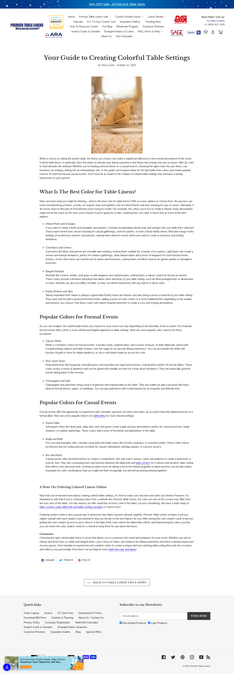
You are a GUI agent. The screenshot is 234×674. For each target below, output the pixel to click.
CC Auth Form (65, 613)
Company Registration (57, 622)
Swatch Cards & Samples (38, 627)
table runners (143, 462)
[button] (7, 667)
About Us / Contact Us (91, 617)
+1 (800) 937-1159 (214, 24)
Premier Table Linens (200, 666)
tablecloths (99, 415)
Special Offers (94, 631)
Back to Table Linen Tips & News (119, 582)
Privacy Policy (32, 622)
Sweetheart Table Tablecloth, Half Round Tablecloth (41, 660)
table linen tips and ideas (122, 549)
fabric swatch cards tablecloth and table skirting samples (71, 506)
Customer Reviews (34, 631)
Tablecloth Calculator (86, 622)
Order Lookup (31, 613)
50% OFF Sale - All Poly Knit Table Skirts (117, 4)
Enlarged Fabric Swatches (72, 627)
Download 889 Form (35, 617)
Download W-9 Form (90, 613)
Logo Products (158, 622)
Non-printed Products (134, 622)
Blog (78, 631)
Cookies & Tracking (62, 617)
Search (48, 613)
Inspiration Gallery (60, 631)
